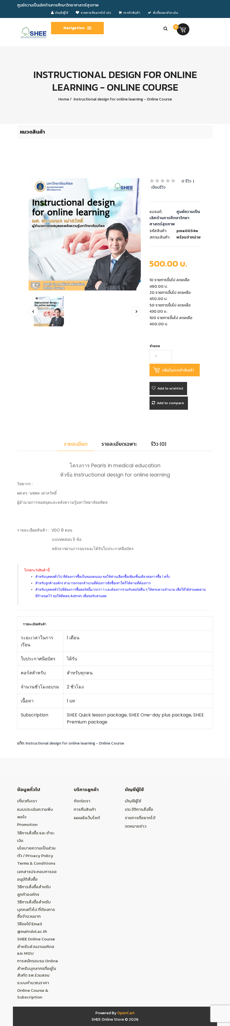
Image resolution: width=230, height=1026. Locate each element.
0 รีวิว (186, 181)
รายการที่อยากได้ (140, 817)
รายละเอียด (76, 444)
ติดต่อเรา (82, 801)
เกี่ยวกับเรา (27, 801)
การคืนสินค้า (85, 809)
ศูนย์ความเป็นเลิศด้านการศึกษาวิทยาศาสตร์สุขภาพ (175, 218)
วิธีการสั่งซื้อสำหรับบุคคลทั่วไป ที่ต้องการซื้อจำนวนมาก (36, 909)
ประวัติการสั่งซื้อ (139, 809)
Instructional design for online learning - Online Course (122, 99)
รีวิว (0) (158, 444)
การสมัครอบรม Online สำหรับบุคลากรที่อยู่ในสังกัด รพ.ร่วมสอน (37, 968)
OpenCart (126, 1013)
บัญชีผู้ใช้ (133, 801)
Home (63, 99)
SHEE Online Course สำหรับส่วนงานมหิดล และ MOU (36, 946)
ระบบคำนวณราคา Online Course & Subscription (33, 989)
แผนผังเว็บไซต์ (87, 817)
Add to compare (170, 403)
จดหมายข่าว (135, 826)
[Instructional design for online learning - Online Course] (84, 234)
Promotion (27, 824)
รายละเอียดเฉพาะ (119, 444)
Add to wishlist (170, 388)
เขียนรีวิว (158, 187)
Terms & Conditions (36, 863)
